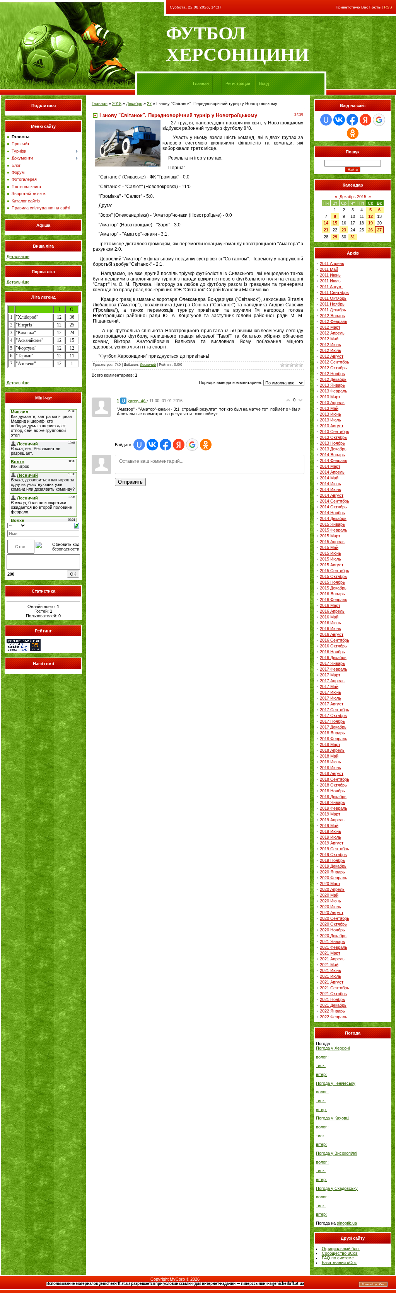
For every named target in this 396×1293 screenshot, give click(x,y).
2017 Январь (332, 663)
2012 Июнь (330, 344)
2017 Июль (330, 698)
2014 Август (331, 495)
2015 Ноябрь (332, 582)
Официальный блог (341, 1248)
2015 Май (329, 547)
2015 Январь (332, 524)
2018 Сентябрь (334, 779)
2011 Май (329, 269)
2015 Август (331, 564)
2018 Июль (330, 767)
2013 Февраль (333, 391)
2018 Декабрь (333, 796)
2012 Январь (332, 315)
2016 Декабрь (333, 657)
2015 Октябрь (333, 576)
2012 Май (329, 338)
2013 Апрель (332, 402)
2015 (116, 103)
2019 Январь (332, 802)
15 (335, 223)
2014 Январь (332, 454)
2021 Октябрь (333, 993)
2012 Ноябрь (332, 373)
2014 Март (330, 466)
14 (326, 223)
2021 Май (329, 964)
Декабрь (134, 103)
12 (370, 216)
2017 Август (331, 704)
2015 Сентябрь (334, 570)
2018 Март (330, 744)
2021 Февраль (333, 947)
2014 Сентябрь (334, 501)
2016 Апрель (332, 611)
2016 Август (331, 634)
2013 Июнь (330, 414)
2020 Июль (330, 906)
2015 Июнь (330, 553)
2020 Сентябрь (334, 918)
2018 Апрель (332, 750)
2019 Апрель (332, 819)
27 (149, 103)
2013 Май (329, 408)
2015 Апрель (332, 541)
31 (352, 236)
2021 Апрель (332, 959)
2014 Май (329, 478)
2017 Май (329, 686)
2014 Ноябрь (332, 512)
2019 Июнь (330, 831)
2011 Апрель (332, 263)
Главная (201, 83)
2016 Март (330, 605)
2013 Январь (332, 385)
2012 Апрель (332, 333)
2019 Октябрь (333, 854)
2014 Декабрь (333, 518)
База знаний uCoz (339, 1262)
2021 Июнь (330, 970)
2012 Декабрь (333, 379)
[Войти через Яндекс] (178, 444)
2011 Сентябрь (334, 292)
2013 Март (330, 396)
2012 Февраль (333, 321)
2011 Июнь (330, 275)
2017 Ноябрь (332, 721)
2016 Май (329, 617)
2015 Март (330, 536)
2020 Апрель (332, 889)
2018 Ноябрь (332, 790)
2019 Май (329, 825)
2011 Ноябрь (332, 304)
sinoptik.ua (347, 1223)
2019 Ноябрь (332, 860)
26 (370, 230)
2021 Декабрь (333, 1005)
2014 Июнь (330, 483)
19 (370, 223)
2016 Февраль (333, 599)
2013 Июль (330, 420)
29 (335, 236)
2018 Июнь (330, 761)
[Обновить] (76, 525)
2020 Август (331, 912)
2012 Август (331, 356)
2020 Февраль (333, 877)
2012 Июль (330, 350)
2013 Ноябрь (332, 443)
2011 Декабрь (333, 310)
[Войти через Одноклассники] (206, 444)
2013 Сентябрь (334, 431)
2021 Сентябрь (334, 987)
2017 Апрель (332, 680)
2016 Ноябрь (332, 651)
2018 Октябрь (333, 785)
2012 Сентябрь (334, 362)
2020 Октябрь (333, 924)
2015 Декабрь (333, 588)
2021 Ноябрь (332, 999)
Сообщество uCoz (340, 1253)
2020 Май (329, 895)
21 (326, 230)
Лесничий (148, 365)
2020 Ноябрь (332, 930)
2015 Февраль (333, 530)
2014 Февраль (333, 460)
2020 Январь (332, 872)
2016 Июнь (330, 622)
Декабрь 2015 (353, 196)
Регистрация (237, 83)
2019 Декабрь (333, 866)
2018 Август (331, 773)
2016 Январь (332, 593)
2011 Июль (330, 281)
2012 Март (330, 327)
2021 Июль (330, 976)
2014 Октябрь (333, 507)
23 (343, 230)
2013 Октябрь (333, 437)
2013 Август (331, 425)
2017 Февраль (333, 669)
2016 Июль (330, 628)
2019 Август (331, 843)
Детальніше (18, 256)
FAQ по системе (338, 1258)
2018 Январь (332, 733)
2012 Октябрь (333, 367)
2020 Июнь (330, 901)
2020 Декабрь (333, 935)
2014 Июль (330, 489)
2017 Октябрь (333, 715)
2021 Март (330, 953)
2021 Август (331, 982)
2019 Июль (330, 837)
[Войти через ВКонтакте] (152, 444)
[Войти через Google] (192, 444)
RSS (388, 7)
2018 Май (329, 756)
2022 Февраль (333, 1016)
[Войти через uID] (139, 444)
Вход (264, 83)
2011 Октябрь (333, 298)
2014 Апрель (332, 472)
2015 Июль (330, 559)
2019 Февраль (333, 808)
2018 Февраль (333, 738)
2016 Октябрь (333, 646)
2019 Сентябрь (334, 848)
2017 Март (330, 675)
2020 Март (330, 883)
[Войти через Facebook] (165, 444)
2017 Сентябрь (334, 709)
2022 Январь (332, 1011)
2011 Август (331, 286)
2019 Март (330, 814)
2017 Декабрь (333, 727)
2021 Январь (332, 941)
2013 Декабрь (333, 449)
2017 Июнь (330, 692)
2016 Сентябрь (334, 640)
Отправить (130, 482)
